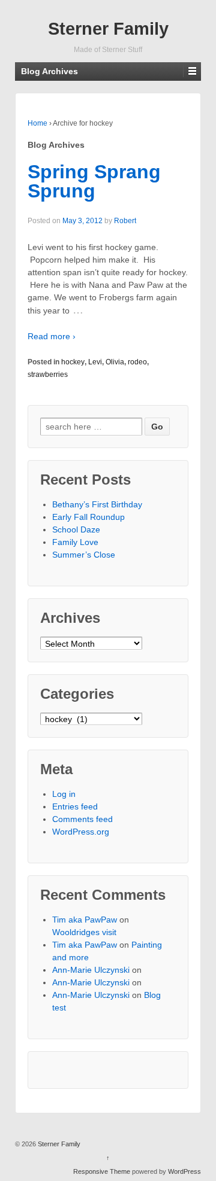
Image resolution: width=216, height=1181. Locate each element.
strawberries (48, 374)
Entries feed (75, 806)
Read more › (52, 336)
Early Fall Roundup (88, 517)
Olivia (115, 362)
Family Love (75, 542)
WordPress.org (80, 831)
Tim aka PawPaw (84, 919)
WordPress (184, 1171)
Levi (95, 362)
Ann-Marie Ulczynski (91, 970)
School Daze (76, 529)
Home (37, 123)
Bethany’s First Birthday (97, 504)
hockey (73, 362)
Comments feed (82, 819)
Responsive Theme (101, 1171)
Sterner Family (108, 28)
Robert (125, 221)
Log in (64, 794)
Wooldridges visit (84, 932)
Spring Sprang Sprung (94, 181)
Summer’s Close (83, 554)
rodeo (137, 362)
